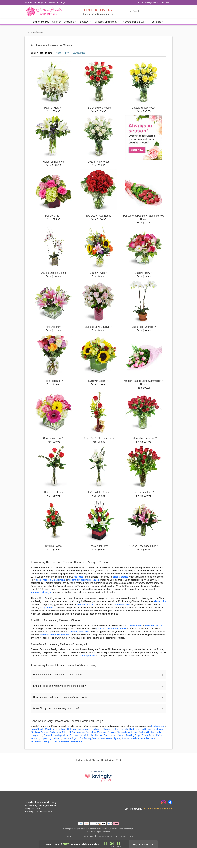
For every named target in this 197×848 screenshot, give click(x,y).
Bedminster (55, 732)
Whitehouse (139, 738)
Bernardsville (37, 728)
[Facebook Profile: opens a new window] (170, 802)
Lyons (117, 738)
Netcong (71, 728)
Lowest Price (79, 52)
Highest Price (62, 52)
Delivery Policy (127, 836)
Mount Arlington (70, 738)
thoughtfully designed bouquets (83, 579)
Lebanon (57, 738)
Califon (114, 728)
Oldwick (112, 732)
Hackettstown (158, 725)
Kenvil (83, 735)
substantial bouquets (79, 631)
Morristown (119, 735)
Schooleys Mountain (96, 732)
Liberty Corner (50, 741)
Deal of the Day (41, 21)
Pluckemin (36, 741)
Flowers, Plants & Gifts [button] (134, 21)
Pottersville (144, 732)
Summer (56, 21)
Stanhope (61, 728)
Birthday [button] (84, 21)
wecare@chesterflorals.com (38, 811)
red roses (78, 576)
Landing (58, 735)
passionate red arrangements (50, 579)
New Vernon (107, 738)
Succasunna (78, 732)
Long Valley (157, 732)
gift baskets (49, 607)
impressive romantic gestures (54, 634)
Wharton (35, 738)
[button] (188, 835)
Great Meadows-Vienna (70, 741)
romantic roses (134, 625)
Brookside (158, 728)
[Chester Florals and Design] (47, 12)
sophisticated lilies (86, 604)
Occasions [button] (69, 21)
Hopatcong (45, 738)
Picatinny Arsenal (39, 732)
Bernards (150, 738)
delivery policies (87, 655)
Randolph (122, 732)
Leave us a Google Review (157, 808)
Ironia (90, 735)
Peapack (48, 735)
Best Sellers (46, 52)
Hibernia (98, 735)
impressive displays (41, 592)
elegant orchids (120, 576)
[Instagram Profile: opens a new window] (163, 802)
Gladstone (134, 728)
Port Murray (85, 738)
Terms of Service (71, 836)
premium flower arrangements (111, 628)
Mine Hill (66, 732)
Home (27, 32)
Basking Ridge (133, 735)
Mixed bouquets (122, 604)
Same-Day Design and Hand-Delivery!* (45, 2)
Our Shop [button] (157, 21)
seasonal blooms (153, 625)
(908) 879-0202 (32, 808)
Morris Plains (155, 735)
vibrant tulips (160, 601)
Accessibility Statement (107, 836)
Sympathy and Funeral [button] (106, 21)
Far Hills (124, 728)
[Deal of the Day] (143, 137)
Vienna (95, 738)
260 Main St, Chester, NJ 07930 (40, 805)
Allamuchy (126, 738)
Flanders (108, 735)
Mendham (50, 728)
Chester (106, 728)
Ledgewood (36, 735)
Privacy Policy (88, 836)
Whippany (133, 732)
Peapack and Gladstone (89, 728)
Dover (145, 735)
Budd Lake (146, 728)
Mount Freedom (71, 735)
